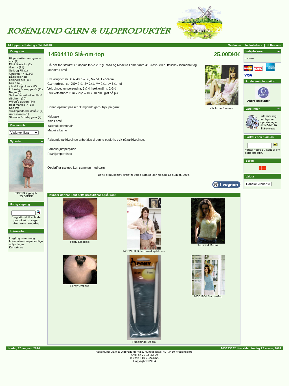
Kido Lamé (54, 121)
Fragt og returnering (22, 238)
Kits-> (12, 82)
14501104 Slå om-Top (208, 296)
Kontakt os (16, 247)
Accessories (17, 114)
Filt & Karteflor (18, 64)
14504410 (45, 45)
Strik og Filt (16, 70)
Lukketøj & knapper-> (23, 89)
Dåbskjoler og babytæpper (18, 78)
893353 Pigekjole (26, 193)
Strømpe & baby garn (23, 117)
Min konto (234, 45)
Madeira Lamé (57, 130)
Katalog (30, 45)
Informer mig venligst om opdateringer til (268, 122)
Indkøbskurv (253, 45)
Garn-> (13, 67)
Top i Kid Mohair (208, 245)
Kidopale (53, 116)
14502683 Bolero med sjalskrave (143, 251)
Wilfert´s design (19, 101)
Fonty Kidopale (80, 241)
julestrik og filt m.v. (20, 86)
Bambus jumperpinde (61, 149)
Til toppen (14, 45)
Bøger (13, 92)
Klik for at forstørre (221, 108)
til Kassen (274, 45)
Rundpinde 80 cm (144, 341)
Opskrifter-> (16, 73)
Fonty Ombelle (79, 285)
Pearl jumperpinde (59, 153)
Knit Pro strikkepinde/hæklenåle (24, 109)
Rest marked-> (18, 104)
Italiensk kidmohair (60, 125)
